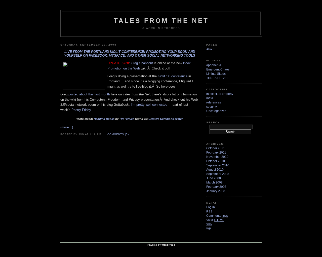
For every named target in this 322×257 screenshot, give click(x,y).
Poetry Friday (81, 110)
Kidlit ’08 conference (172, 76)
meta (209, 98)
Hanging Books (104, 118)
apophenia (213, 65)
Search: (213, 122)
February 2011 (216, 152)
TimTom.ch (126, 118)
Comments (217, 215)
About (210, 49)
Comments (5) (118, 134)
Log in (210, 207)
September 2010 (217, 165)
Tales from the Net (161, 20)
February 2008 (216, 187)
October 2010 (215, 161)
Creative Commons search (165, 118)
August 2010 (215, 169)
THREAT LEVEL (217, 78)
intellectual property (219, 94)
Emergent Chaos (217, 69)
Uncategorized (216, 111)
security (211, 106)
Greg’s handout (142, 63)
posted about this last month (89, 94)
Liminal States (216, 74)
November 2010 (217, 157)
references (213, 102)
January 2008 (215, 191)
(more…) (66, 127)
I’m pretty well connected (149, 104)
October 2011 (215, 148)
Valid (215, 220)
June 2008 (213, 178)
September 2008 (217, 174)
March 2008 (214, 182)
